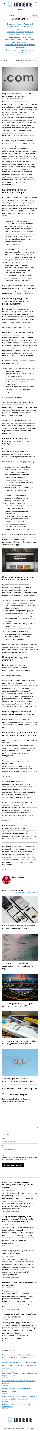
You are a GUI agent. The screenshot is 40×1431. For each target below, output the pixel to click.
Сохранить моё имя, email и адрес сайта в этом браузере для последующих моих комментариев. (19, 1158)
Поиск (12, 15)
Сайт (3, 1146)
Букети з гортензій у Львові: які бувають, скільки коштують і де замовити (17, 1185)
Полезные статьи (22, 870)
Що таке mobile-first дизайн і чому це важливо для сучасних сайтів (19, 927)
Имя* (3, 1131)
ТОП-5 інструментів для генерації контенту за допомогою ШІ (18, 1004)
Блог (2, 60)
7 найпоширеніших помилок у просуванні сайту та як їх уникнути (18, 1079)
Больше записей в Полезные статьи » (26, 892)
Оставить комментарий (11, 1211)
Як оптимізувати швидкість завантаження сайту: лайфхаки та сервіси (17, 966)
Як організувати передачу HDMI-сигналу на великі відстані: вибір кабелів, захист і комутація (17, 1219)
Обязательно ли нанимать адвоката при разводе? (19, 1283)
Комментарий (6, 1106)
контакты (33, 1428)
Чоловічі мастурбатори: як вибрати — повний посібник (19, 1315)
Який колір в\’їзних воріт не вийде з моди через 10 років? (19, 1252)
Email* (4, 1138)
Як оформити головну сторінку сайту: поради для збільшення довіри (19, 1042)
